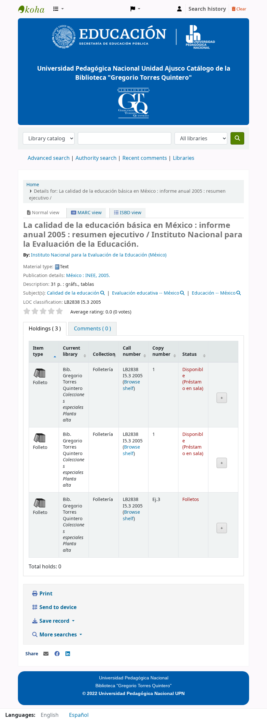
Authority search (96, 158)
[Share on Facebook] (57, 654)
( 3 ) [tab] (45, 329)
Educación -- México (213, 293)
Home (32, 184)
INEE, (91, 275)
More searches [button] (58, 635)
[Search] (237, 138)
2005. (104, 275)
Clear (240, 9)
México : (75, 275)
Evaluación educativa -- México (145, 293)
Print (45, 594)
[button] (58, 9)
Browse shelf (131, 385)
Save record (54, 621)
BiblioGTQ (34, 9)
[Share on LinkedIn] (68, 654)
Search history (207, 9)
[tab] (92, 329)
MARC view (89, 212)
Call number (132, 351)
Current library (71, 351)
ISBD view (130, 212)
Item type (38, 351)
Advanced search (49, 158)
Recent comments (144, 158)
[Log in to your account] (179, 9)
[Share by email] (45, 654)
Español (79, 715)
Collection (104, 354)
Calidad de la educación (73, 293)
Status (189, 354)
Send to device (57, 607)
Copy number (161, 351)
